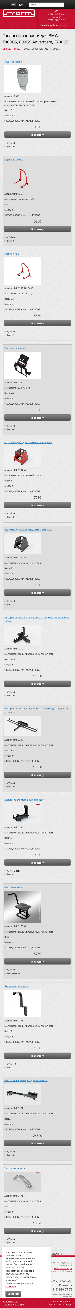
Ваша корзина (10, 1301)
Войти (51, 1304)
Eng (21, 4)
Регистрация (65, 1304)
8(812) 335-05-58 (56, 13)
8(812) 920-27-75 (56, 20)
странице (10, 1286)
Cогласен (13, 1293)
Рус (13, 4)
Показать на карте (63, 1268)
